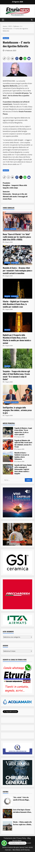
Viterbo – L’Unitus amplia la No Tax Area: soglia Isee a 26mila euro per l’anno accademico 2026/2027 (22, 823)
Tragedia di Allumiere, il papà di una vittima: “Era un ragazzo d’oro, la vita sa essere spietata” (8, 432)
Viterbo (7, 229)
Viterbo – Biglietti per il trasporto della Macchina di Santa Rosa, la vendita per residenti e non (15, 304)
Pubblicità (20, 843)
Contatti (28, 843)
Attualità (5, 38)
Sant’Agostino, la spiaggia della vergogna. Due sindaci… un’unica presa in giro (17, 410)
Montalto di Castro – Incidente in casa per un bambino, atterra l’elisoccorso (8, 457)
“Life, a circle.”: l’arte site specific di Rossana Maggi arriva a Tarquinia (21, 798)
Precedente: (15, 185)
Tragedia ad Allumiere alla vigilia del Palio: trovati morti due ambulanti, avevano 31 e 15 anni (8, 444)
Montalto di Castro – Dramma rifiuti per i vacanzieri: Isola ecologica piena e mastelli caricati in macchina (17, 270)
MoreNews (16, 850)
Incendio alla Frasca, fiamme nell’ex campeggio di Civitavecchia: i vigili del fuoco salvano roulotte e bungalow (8, 469)
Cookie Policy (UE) (9, 843)
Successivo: (15, 195)
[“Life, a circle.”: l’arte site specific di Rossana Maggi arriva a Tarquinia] (7, 801)
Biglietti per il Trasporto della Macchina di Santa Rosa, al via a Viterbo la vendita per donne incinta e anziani (17, 339)
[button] (3, 20)
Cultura (5, 792)
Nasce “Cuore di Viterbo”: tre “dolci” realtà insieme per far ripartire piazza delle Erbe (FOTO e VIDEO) (17, 237)
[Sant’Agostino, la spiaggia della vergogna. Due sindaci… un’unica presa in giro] (17, 395)
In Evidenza (14, 262)
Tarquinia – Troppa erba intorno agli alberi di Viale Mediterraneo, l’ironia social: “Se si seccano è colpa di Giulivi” (16, 375)
